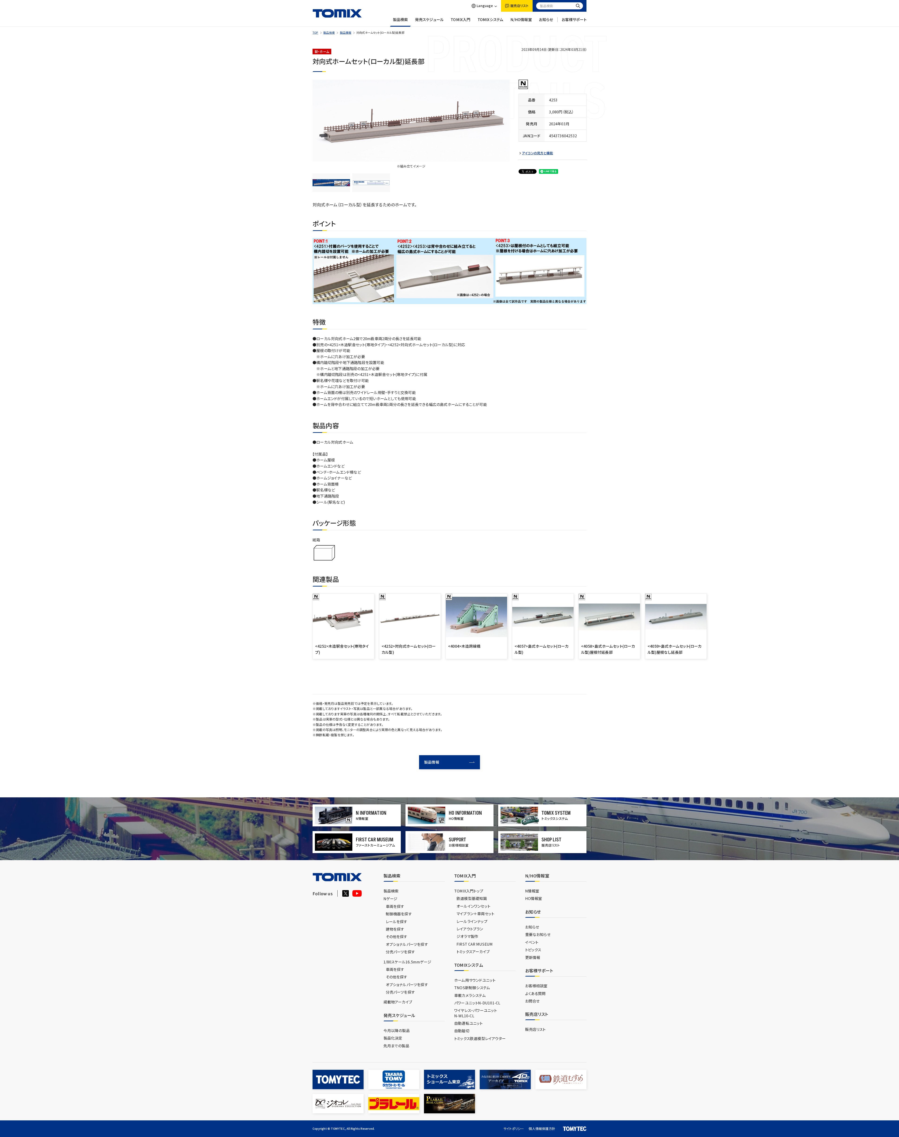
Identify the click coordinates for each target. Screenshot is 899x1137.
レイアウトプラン (470, 929)
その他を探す (396, 936)
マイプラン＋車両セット (475, 913)
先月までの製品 (396, 1045)
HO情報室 (533, 898)
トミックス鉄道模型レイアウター (480, 1038)
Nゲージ (390, 898)
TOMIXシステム (491, 19)
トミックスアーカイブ (473, 951)
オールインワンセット (473, 906)
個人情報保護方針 (542, 1128)
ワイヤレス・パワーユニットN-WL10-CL (475, 1012)
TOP (315, 32)
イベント (531, 942)
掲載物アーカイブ (397, 1002)
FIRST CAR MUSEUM (475, 944)
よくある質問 (535, 993)
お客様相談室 (536, 985)
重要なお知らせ (538, 934)
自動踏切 (461, 1030)
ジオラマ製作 (467, 936)
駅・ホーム (322, 51)
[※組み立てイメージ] (411, 121)
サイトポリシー (513, 1128)
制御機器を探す (399, 914)
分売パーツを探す (400, 952)
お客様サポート (574, 19)
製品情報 (345, 32)
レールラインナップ (472, 921)
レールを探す (396, 921)
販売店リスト (535, 1029)
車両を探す (395, 906)
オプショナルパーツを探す (407, 944)
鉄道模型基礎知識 (472, 898)
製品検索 (400, 19)
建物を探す (395, 929)
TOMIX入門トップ (468, 891)
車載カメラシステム (470, 995)
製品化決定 (392, 1038)
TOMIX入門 (460, 19)
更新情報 (532, 957)
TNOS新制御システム (472, 987)
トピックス (533, 949)
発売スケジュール (429, 19)
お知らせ (546, 19)
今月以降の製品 (396, 1030)
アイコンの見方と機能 (537, 153)
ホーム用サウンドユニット (474, 980)
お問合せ (532, 1001)
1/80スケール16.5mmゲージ (407, 962)
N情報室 (532, 891)
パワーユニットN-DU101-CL (477, 1003)
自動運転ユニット (468, 1023)
